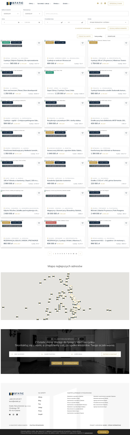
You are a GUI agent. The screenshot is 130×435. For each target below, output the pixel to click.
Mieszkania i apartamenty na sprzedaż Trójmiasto (105, 396)
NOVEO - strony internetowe (112, 425)
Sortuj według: (98, 36)
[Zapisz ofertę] (39, 43)
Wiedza (55, 3)
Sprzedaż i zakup (43, 3)
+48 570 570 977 (15, 399)
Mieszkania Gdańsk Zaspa (73, 411)
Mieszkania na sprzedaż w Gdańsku (75, 396)
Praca (40, 411)
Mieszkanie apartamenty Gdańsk (101, 398)
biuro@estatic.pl (14, 401)
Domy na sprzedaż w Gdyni (73, 398)
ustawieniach (89, 433)
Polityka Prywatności (37, 425)
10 (73, 253)
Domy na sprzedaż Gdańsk (73, 402)
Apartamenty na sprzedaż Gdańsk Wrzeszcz (77, 404)
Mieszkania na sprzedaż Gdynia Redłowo (76, 406)
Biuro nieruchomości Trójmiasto (101, 404)
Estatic (65, 3)
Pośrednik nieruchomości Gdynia (101, 402)
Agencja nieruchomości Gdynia (100, 400)
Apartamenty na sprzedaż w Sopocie (75, 413)
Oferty (31, 3)
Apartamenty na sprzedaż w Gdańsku (75, 400)
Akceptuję (103, 432)
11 (76, 253)
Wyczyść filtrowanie (83, 28)
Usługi (40, 407)
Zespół (40, 414)
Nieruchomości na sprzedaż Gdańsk (75, 408)
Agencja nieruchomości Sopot (100, 406)
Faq (39, 404)
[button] (73, 318)
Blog (39, 400)
